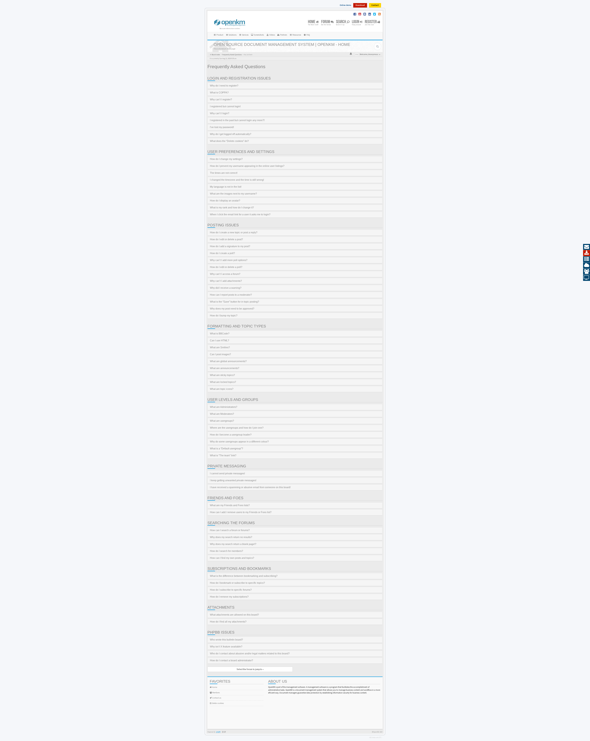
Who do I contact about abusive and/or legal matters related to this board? (250, 653)
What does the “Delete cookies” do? (229, 141)
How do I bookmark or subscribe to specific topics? (237, 583)
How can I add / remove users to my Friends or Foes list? (240, 512)
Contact (375, 5)
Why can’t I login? (219, 113)
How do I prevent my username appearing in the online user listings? (247, 166)
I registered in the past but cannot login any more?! (237, 120)
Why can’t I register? (221, 99)
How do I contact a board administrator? (231, 660)
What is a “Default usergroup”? (226, 448)
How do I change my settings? (226, 159)
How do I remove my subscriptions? (229, 596)
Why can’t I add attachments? (226, 281)
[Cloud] (586, 265)
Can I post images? (220, 354)
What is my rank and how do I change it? (232, 207)
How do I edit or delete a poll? (226, 267)
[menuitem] (257, 35)
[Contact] (586, 247)
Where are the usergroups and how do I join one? (237, 427)
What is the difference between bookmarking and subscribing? (243, 576)
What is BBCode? (219, 333)
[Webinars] (586, 278)
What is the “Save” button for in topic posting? (234, 301)
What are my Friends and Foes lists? (230, 505)
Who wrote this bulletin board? (226, 639)
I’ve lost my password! (222, 127)
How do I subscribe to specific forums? (231, 589)
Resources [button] (296, 35)
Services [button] (245, 35)
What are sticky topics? (222, 375)
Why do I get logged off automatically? (230, 134)
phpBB (218, 732)
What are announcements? (224, 368)
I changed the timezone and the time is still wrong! (237, 180)
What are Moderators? (222, 414)
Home (312, 21)
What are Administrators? (223, 407)
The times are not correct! (223, 173)
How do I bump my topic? (223, 315)
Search (341, 21)
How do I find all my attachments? (228, 621)
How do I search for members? (226, 551)
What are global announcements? (228, 361)
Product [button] (219, 35)
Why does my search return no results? (231, 537)
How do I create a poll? (222, 253)
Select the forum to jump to (249, 669)
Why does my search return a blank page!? (233, 544)
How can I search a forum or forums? (230, 530)
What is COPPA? (219, 92)
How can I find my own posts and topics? (232, 558)
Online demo (345, 5)
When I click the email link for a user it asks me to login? (240, 214)
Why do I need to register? (224, 85)
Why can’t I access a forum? (225, 274)
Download (360, 5)
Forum (326, 21)
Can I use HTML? (219, 340)
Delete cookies (217, 703)
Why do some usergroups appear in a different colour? (239, 441)
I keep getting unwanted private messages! (233, 480)
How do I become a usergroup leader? (231, 434)
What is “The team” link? (223, 455)
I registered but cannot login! (225, 106)
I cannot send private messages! (227, 473)
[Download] (586, 253)
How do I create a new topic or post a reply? (233, 232)
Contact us (216, 698)
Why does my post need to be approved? (232, 308)
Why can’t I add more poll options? (228, 260)
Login (356, 21)
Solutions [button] (232, 35)
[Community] (586, 272)
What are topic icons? (221, 389)
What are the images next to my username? (233, 193)
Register (371, 21)
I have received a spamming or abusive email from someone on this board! (250, 487)
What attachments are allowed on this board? (234, 614)
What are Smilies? (220, 347)
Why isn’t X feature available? (226, 646)
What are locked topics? (223, 382)
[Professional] (586, 259)
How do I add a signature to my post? (230, 246)
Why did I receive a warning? (225, 288)
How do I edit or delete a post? (226, 239)
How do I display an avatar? (225, 200)
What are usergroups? (222, 421)
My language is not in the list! (225, 186)
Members (216, 692)
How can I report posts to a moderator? (231, 294)
